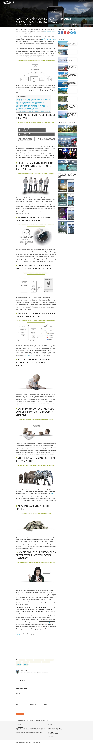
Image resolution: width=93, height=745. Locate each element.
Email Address (33, 704)
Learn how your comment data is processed (39, 720)
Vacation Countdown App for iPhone (54, 728)
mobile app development (35, 662)
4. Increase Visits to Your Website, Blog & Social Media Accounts (30, 102)
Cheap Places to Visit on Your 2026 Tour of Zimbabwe (71, 52)
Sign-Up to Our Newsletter (53, 733)
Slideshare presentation (22, 634)
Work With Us (50, 731)
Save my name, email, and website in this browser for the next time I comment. (31, 711)
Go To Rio (27, 355)
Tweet (62, 24)
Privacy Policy (50, 736)
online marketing (46, 662)
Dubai (43, 39)
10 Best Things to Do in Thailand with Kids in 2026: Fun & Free (71, 99)
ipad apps (18, 662)
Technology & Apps (27, 24)
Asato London (38, 742)
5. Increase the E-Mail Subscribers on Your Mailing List (28, 103)
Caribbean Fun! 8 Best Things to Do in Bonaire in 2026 (71, 75)
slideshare (19, 664)
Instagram (44, 37)
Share (69, 24)
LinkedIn (48, 622)
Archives (49, 734)
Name (17, 704)
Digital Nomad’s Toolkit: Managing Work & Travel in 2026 (71, 67)
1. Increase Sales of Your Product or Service (25, 97)
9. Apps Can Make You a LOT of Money (24, 109)
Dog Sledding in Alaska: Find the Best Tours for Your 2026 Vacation (71, 59)
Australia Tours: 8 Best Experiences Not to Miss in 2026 (71, 83)
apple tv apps (29, 659)
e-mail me (36, 622)
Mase (21, 24)
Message (18, 693)
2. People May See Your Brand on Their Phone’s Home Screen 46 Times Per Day (33, 99)
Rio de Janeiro (48, 39)
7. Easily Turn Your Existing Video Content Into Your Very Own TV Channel (32, 106)
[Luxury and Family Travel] (8, 2)
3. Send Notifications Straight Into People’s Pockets (27, 100)
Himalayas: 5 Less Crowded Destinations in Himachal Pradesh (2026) (71, 91)
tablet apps (26, 664)
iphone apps (26, 662)
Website (45, 704)
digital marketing (49, 659)
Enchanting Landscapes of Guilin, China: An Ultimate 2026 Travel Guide (71, 115)
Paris (54, 39)
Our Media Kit (50, 732)
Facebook (50, 37)
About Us (49, 727)
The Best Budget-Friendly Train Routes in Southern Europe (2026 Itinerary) (71, 106)
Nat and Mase (20, 727)
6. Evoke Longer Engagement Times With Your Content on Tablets (30, 105)
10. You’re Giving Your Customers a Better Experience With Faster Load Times (33, 111)
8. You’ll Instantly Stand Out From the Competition (27, 108)
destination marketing (39, 659)
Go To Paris (33, 355)
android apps (22, 659)
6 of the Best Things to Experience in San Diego (71, 44)
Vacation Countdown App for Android (55, 729)
